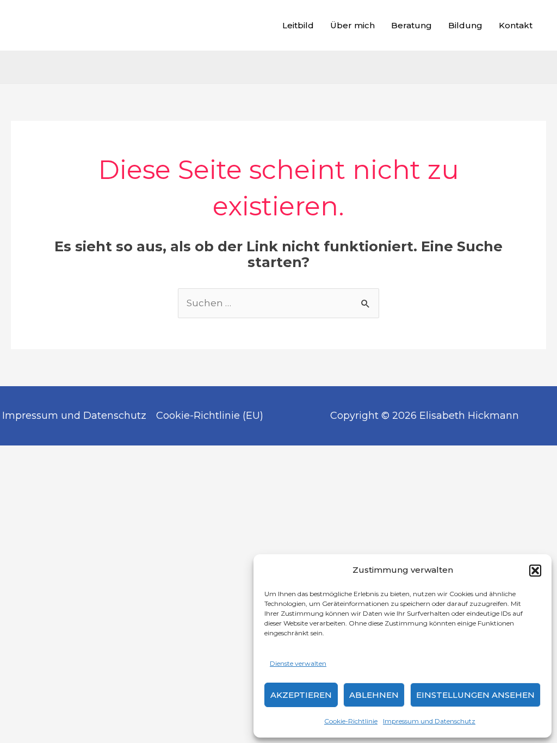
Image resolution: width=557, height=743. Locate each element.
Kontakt (516, 25)
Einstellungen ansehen (475, 695)
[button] (535, 570)
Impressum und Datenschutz (429, 721)
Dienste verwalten (298, 663)
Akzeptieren (301, 695)
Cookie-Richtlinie (350, 721)
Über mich (352, 25)
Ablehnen (374, 695)
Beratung (411, 25)
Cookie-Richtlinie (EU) (209, 416)
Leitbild (298, 25)
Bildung (465, 25)
